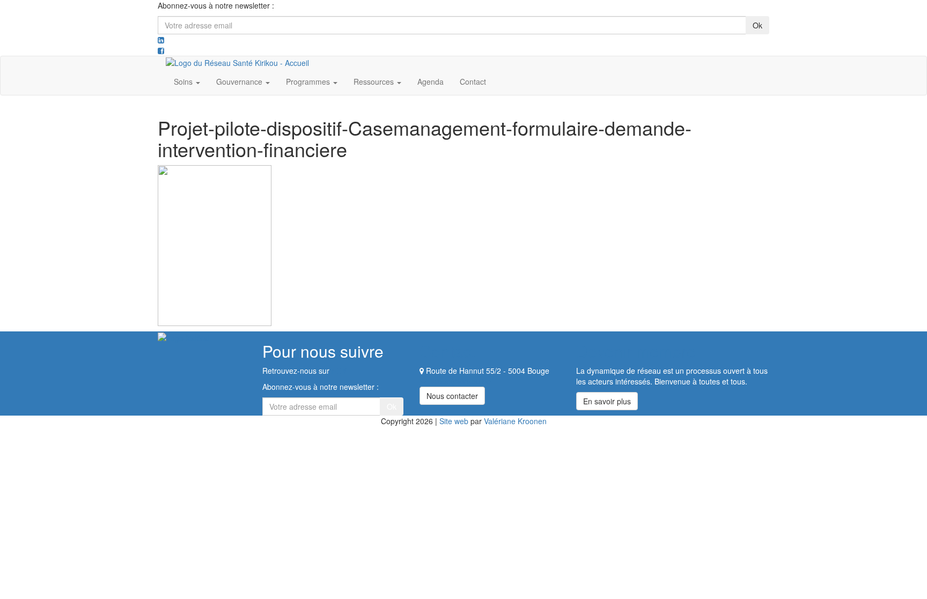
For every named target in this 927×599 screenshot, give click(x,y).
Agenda (430, 81)
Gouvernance (240, 81)
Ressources (375, 81)
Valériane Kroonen (515, 421)
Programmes (309, 81)
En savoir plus (607, 401)
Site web (453, 421)
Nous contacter (452, 395)
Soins (184, 81)
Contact (473, 81)
